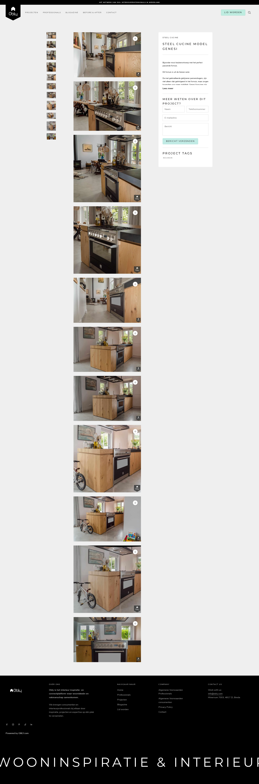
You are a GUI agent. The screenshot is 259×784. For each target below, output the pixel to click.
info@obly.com (215, 693)
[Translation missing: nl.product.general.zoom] (135, 38)
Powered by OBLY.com (17, 733)
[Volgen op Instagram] (13, 724)
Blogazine (72, 12)
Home (120, 690)
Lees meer (168, 88)
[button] (107, 54)
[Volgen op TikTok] (25, 724)
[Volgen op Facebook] (7, 724)
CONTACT (111, 12)
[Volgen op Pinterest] (19, 724)
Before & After (92, 12)
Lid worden (123, 709)
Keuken (168, 158)
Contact (162, 711)
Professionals (52, 12)
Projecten (31, 12)
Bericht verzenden (180, 141)
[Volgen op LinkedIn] (31, 724)
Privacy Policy (166, 707)
